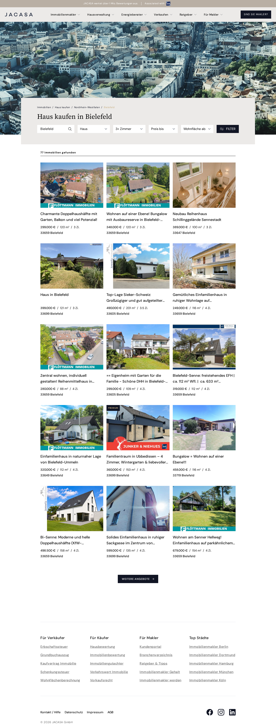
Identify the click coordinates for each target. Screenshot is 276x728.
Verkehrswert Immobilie (109, 672)
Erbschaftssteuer (54, 647)
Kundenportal (150, 647)
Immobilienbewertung (107, 655)
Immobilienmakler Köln (207, 680)
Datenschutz (74, 712)
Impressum (95, 712)
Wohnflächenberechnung (60, 680)
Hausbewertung (102, 647)
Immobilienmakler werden (160, 680)
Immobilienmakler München (211, 672)
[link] (71, 217)
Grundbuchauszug (54, 655)
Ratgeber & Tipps (153, 663)
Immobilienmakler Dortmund (212, 655)
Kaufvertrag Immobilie (58, 663)
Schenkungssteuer (54, 672)
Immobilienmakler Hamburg (211, 663)
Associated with (155, 3)
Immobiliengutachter (107, 663)
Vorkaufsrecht (101, 680)
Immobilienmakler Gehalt (160, 672)
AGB (110, 712)
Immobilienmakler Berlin (208, 647)
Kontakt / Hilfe (50, 712)
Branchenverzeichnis (156, 655)
